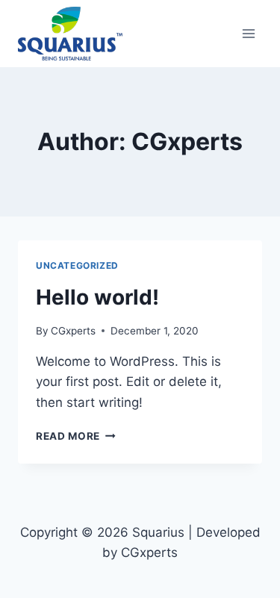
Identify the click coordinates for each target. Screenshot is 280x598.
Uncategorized (77, 265)
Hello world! (97, 297)
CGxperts (73, 331)
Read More (76, 436)
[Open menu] (248, 33)
